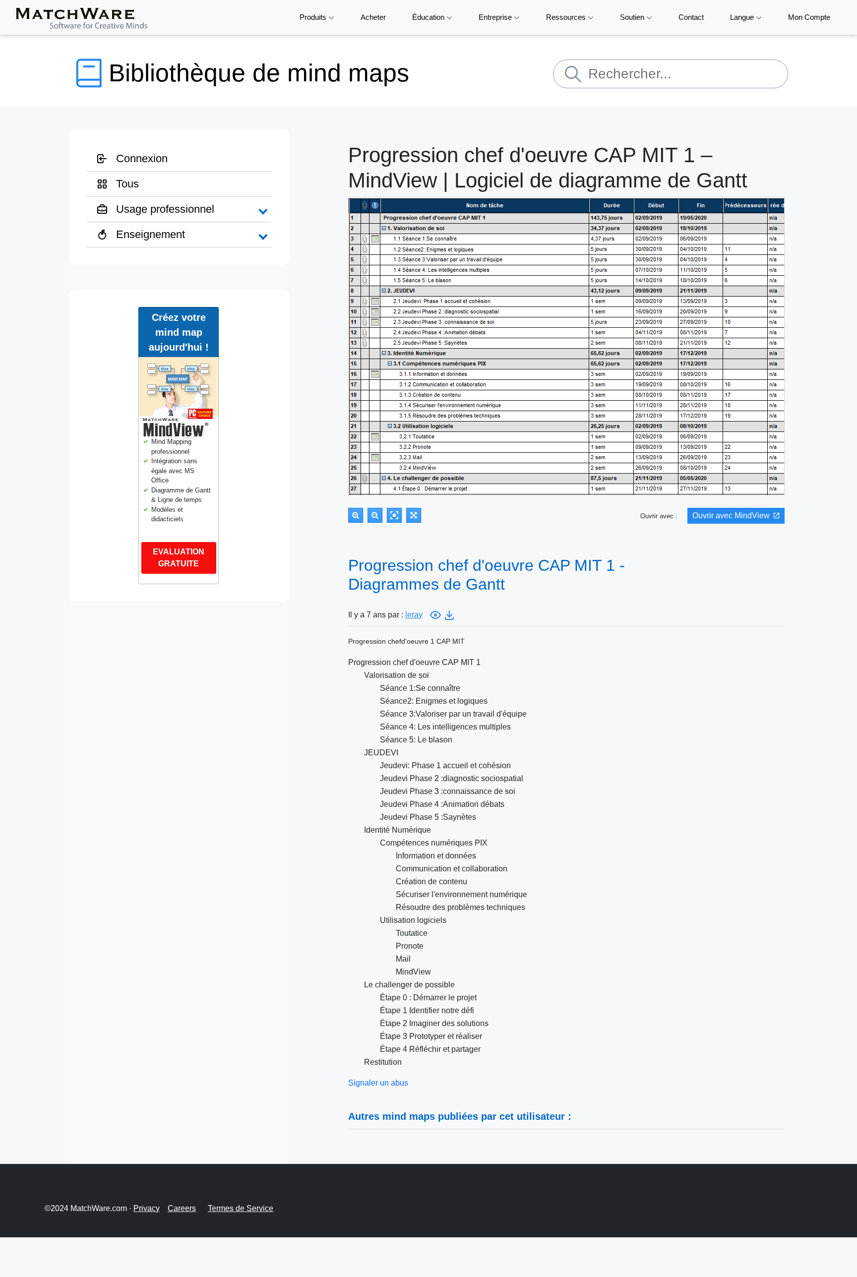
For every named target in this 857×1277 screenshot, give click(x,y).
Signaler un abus (378, 1083)
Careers (182, 1208)
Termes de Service (240, 1208)
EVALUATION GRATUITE (178, 557)
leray (414, 614)
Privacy (146, 1208)
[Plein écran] (413, 515)
